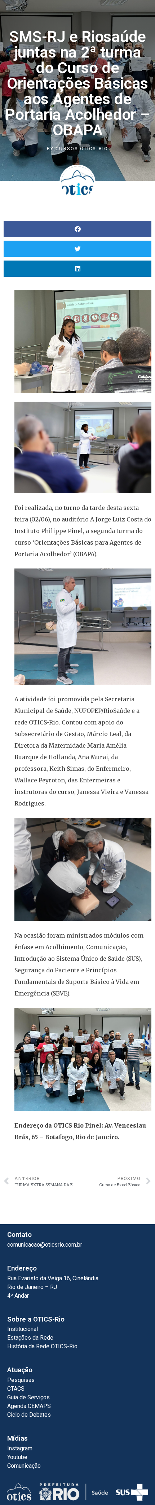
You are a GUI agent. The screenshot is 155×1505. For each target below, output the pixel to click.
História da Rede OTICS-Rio (42, 1346)
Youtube (17, 1457)
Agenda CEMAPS (29, 1406)
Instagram (19, 1448)
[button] (77, 229)
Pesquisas (21, 1380)
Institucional (22, 1329)
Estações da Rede (30, 1337)
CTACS (16, 1388)
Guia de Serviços (28, 1397)
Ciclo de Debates (29, 1414)
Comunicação (24, 1465)
